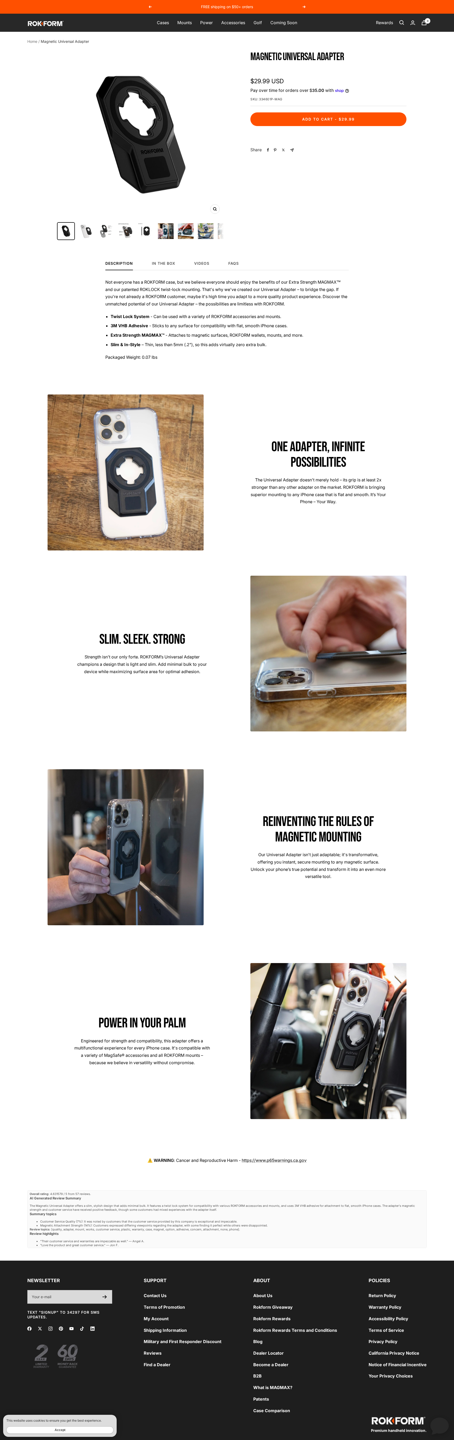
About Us (262, 1295)
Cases (163, 22)
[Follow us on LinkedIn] (92, 1328)
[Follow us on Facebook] (29, 1328)
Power (206, 22)
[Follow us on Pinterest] (61, 1328)
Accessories (233, 22)
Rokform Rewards (272, 1318)
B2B (257, 1376)
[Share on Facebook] (268, 150)
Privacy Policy (383, 1341)
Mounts (184, 22)
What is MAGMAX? (272, 1387)
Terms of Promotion (164, 1307)
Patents (261, 1399)
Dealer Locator (268, 1353)
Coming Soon (283, 22)
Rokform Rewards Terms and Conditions (295, 1330)
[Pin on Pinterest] (275, 150)
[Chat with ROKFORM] (439, 1425)
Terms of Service (386, 1330)
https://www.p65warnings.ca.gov (274, 1160)
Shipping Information (165, 1330)
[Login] (412, 22)
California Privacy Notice (394, 1353)
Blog (257, 1341)
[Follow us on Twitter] (40, 1328)
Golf (258, 22)
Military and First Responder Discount (182, 1341)
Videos (201, 263)
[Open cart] (424, 22)
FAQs (233, 263)
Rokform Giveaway (273, 1307)
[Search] (401, 22)
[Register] (104, 1297)
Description (119, 263)
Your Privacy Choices (391, 1376)
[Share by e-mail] (292, 150)
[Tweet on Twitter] (283, 150)
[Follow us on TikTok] (82, 1328)
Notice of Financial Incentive (398, 1364)
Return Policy (382, 1295)
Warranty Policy (385, 1307)
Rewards (384, 22)
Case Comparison (271, 1410)
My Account (156, 1318)
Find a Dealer (157, 1364)
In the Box (163, 263)
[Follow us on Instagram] (50, 1328)
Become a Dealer (270, 1364)
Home (32, 41)
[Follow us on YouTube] (71, 1328)
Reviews (153, 1353)
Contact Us (155, 1295)
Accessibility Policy (388, 1318)
